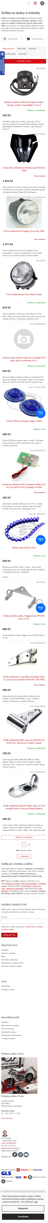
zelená (5, 577)
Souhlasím (23, 1217)
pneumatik (26, 886)
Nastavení (23, 1208)
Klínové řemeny (7, 1029)
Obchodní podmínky (9, 960)
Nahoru (25, 856)
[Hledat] (28, 3)
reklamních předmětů (14, 889)
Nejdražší (32, 49)
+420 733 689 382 (8, 1143)
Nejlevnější (21, 49)
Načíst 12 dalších (24, 837)
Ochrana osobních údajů (11, 966)
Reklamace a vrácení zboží (12, 963)
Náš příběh (5, 986)
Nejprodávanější (9, 54)
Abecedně (22, 54)
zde (36, 1202)
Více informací (7, 1118)
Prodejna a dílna (8, 989)
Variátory (4, 1022)
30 (29, 844)
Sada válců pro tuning (10, 1025)
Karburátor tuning (8, 1032)
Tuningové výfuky (8, 1038)
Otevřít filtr (24, 61)
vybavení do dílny (13, 884)
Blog (3, 956)
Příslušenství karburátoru (11, 1035)
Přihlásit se (9, 935)
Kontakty (4, 950)
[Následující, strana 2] (24, 844)
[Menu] (42, 3)
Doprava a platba (8, 953)
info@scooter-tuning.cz (10, 1148)
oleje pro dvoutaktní (29, 884)
